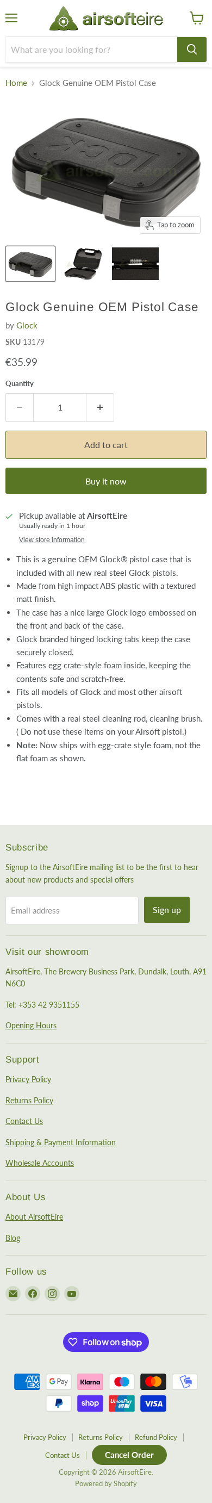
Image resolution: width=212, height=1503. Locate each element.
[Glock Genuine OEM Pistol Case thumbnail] (30, 263)
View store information (52, 540)
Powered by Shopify (106, 1483)
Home (16, 83)
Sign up (167, 909)
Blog (12, 1238)
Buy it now (106, 481)
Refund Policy (156, 1437)
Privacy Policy (28, 1079)
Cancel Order (129, 1454)
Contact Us (24, 1121)
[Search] (192, 49)
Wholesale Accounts (39, 1162)
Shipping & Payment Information (60, 1142)
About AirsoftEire (34, 1216)
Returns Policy (29, 1100)
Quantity (19, 384)
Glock (27, 325)
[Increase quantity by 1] (100, 407)
